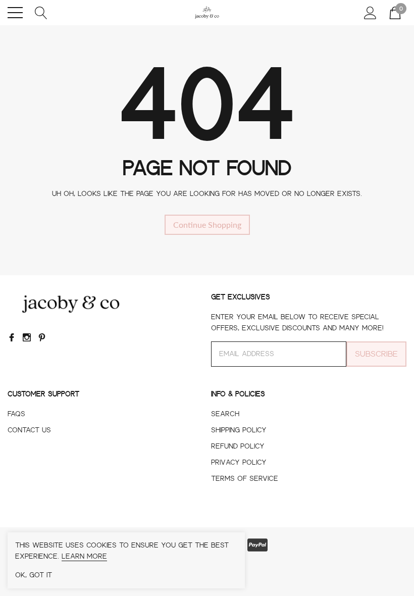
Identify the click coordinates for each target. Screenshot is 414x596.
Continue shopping (207, 224)
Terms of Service (244, 479)
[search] (41, 11)
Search (225, 414)
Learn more (84, 557)
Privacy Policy (239, 463)
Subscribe (376, 354)
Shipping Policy (239, 430)
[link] (71, 304)
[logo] (207, 13)
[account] (370, 11)
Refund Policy (238, 446)
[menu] (15, 12)
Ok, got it (33, 575)
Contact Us (29, 430)
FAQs (16, 414)
